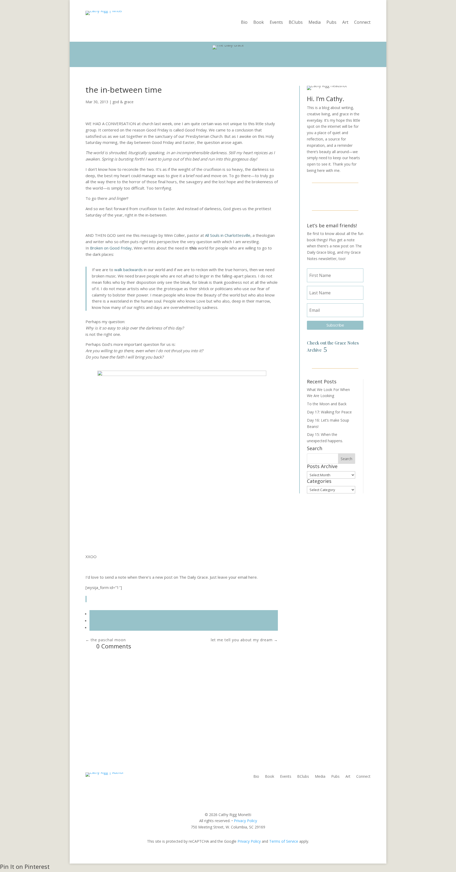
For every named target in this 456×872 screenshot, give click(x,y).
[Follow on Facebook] (322, 196)
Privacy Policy (245, 820)
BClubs (296, 22)
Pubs (331, 22)
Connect (362, 22)
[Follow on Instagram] (335, 196)
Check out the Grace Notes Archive (333, 346)
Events (276, 22)
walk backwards (129, 269)
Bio (244, 22)
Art (345, 22)
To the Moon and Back (326, 403)
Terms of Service (283, 841)
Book (258, 22)
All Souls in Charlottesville (227, 235)
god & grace (123, 101)
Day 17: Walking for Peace (329, 411)
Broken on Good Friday (111, 248)
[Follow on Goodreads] (348, 196)
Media (314, 22)
